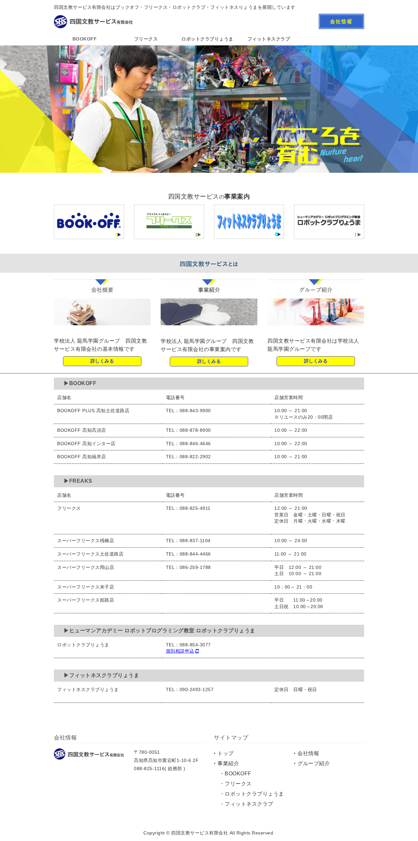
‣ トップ (224, 753)
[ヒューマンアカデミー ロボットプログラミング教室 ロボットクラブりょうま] (329, 234)
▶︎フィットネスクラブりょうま (101, 675)
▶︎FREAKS (78, 481)
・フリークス (235, 783)
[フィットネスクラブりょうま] (249, 234)
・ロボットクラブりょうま (251, 794)
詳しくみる (102, 361)
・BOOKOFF (235, 773)
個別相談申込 (180, 651)
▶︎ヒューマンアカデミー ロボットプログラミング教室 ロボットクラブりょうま (159, 631)
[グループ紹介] (315, 329)
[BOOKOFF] (89, 234)
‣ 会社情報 (306, 753)
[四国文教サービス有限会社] (89, 755)
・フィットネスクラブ (246, 804)
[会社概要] (102, 329)
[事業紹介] (209, 329)
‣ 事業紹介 (226, 763)
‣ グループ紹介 (312, 763)
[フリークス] (169, 234)
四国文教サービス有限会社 (199, 832)
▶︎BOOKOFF (80, 383)
